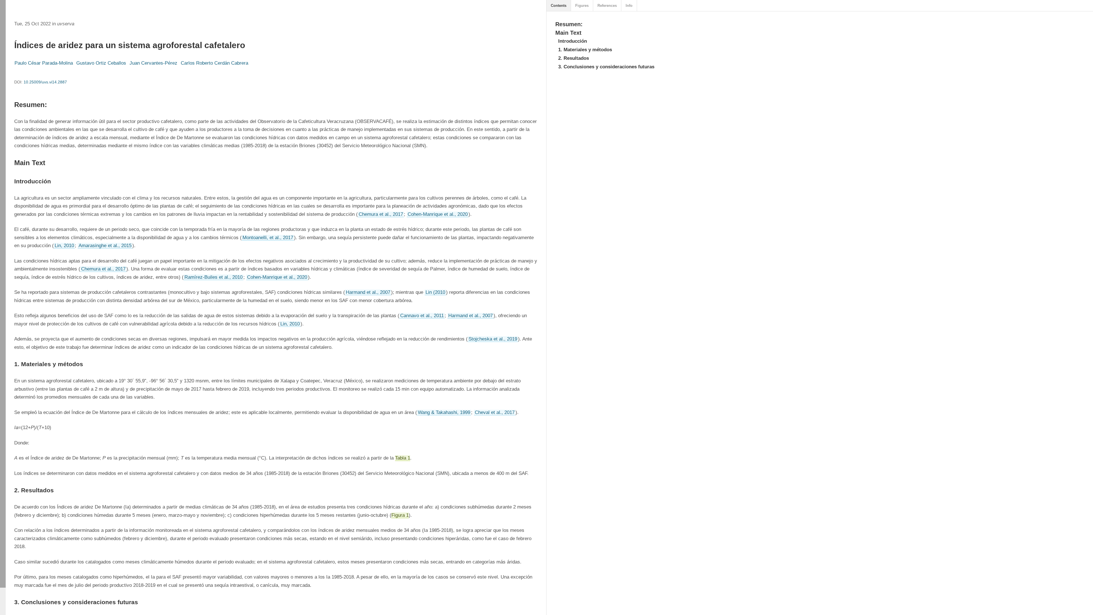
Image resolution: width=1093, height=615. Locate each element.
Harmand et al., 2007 (368, 292)
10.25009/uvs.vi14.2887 (45, 82)
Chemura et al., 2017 (381, 214)
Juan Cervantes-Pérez (153, 63)
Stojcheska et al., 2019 (493, 339)
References (607, 5)
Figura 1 (400, 515)
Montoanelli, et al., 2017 (268, 237)
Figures (582, 5)
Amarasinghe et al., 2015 (105, 245)
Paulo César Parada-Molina (44, 63)
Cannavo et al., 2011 (422, 315)
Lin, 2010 (64, 245)
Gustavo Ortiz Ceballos (101, 63)
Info (629, 5)
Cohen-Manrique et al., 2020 (438, 214)
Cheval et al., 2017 (495, 412)
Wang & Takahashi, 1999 (444, 412)
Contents (558, 5)
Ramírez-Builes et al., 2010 (213, 277)
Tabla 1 (402, 458)
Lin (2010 (435, 292)
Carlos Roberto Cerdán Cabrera (214, 63)
